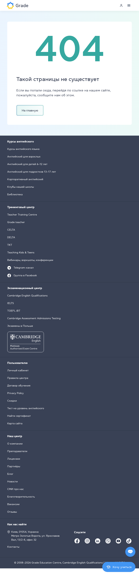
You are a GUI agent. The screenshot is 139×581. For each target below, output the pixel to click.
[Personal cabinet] (121, 5)
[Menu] (128, 5)
